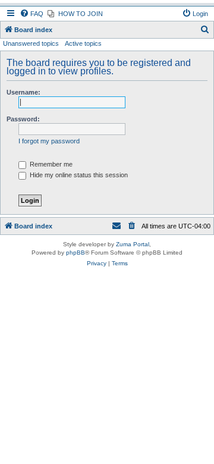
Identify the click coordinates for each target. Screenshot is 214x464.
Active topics (83, 43)
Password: (23, 119)
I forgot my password (49, 141)
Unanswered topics (31, 43)
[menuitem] (31, 14)
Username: (23, 92)
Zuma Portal (132, 244)
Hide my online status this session (78, 174)
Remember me (50, 164)
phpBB (75, 252)
